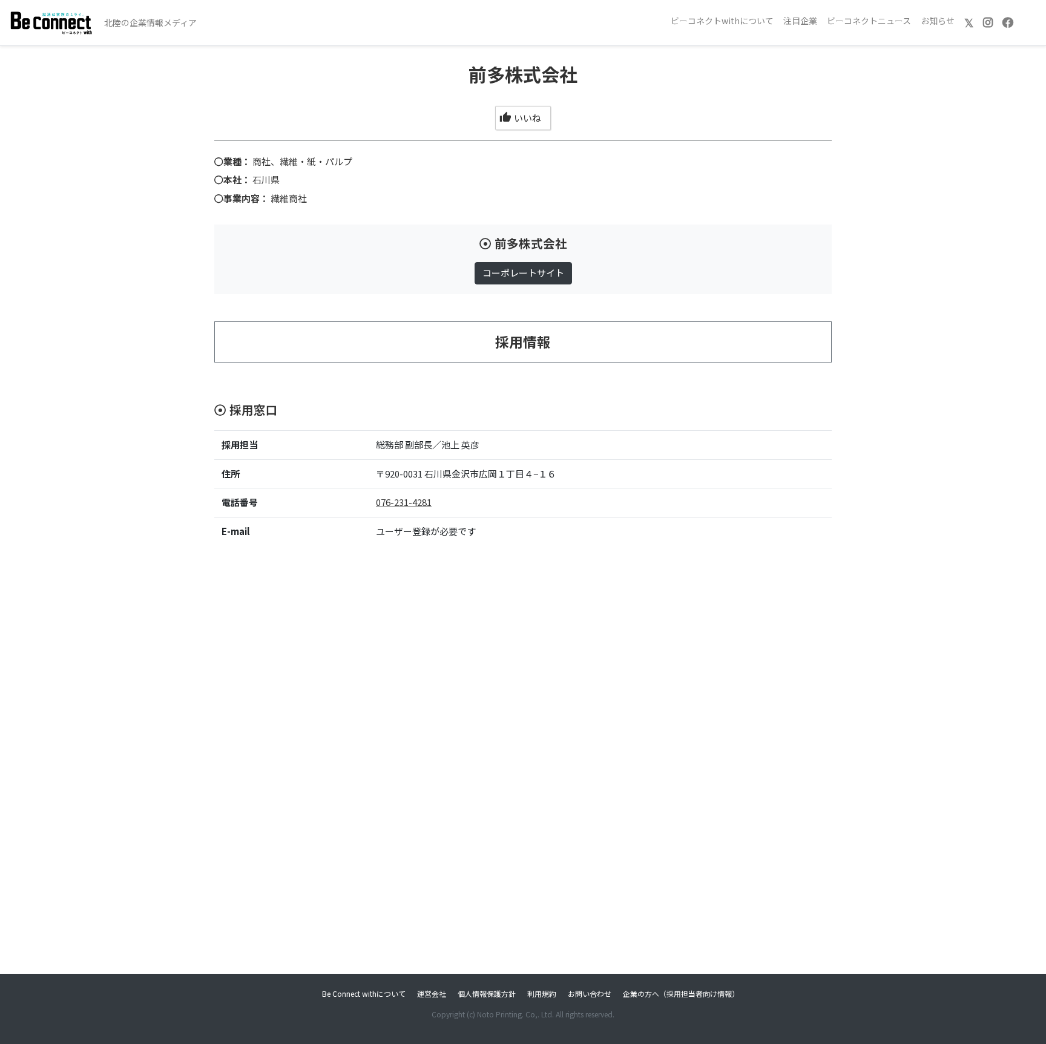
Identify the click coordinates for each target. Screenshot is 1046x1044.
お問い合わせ (589, 993)
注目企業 (800, 21)
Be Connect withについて (364, 993)
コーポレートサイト (523, 272)
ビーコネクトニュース (869, 21)
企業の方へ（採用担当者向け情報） (681, 993)
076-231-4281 (404, 502)
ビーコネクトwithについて (722, 21)
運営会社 (431, 993)
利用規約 (541, 993)
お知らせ (938, 21)
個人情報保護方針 (487, 993)
